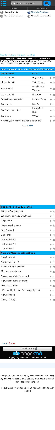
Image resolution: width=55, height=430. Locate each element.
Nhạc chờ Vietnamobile (41, 16)
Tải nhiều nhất (41, 8)
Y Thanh (36, 116)
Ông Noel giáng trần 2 (11, 110)
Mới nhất (13, 8)
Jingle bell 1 (6, 104)
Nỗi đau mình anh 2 (10, 262)
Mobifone (12, 55)
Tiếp (31, 126)
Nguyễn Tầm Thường (38, 88)
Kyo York (36, 104)
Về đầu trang (27, 348)
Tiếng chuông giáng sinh (12, 99)
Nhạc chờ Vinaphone (13, 16)
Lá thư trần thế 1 (8, 78)
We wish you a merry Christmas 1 (16, 121)
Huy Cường (37, 78)
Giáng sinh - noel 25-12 (26, 55)
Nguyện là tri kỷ (8, 257)
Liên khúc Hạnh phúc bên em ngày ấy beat (20, 290)
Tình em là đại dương (11, 271)
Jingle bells (6, 116)
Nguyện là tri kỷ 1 (9, 299)
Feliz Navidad (7, 88)
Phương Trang (39, 99)
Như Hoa (36, 95)
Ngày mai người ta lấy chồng (14, 281)
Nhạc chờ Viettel (11, 12)
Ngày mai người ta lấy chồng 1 (15, 276)
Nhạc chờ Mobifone (39, 12)
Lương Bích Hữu (37, 110)
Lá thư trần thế (7, 95)
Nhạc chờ (3, 55)
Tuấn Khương (38, 82)
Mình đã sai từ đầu (9, 285)
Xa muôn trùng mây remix (12, 267)
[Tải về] (54, 78)
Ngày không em (8, 295)
